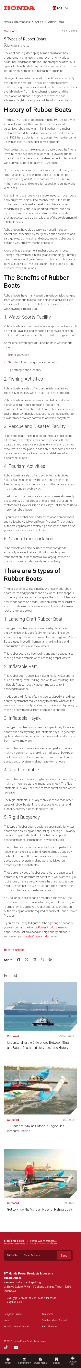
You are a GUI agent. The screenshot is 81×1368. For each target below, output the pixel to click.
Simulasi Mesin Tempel (16, 1326)
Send (64, 1255)
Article (39, 21)
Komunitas (47, 1314)
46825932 (50, 1298)
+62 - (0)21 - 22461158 (19, 1298)
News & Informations (17, 21)
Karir (6, 1320)
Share (8, 960)
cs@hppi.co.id (14, 1302)
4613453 (38, 1298)
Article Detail (56, 21)
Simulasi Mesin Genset (54, 1320)
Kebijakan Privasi (13, 1314)
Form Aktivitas (49, 1326)
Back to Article (14, 950)
